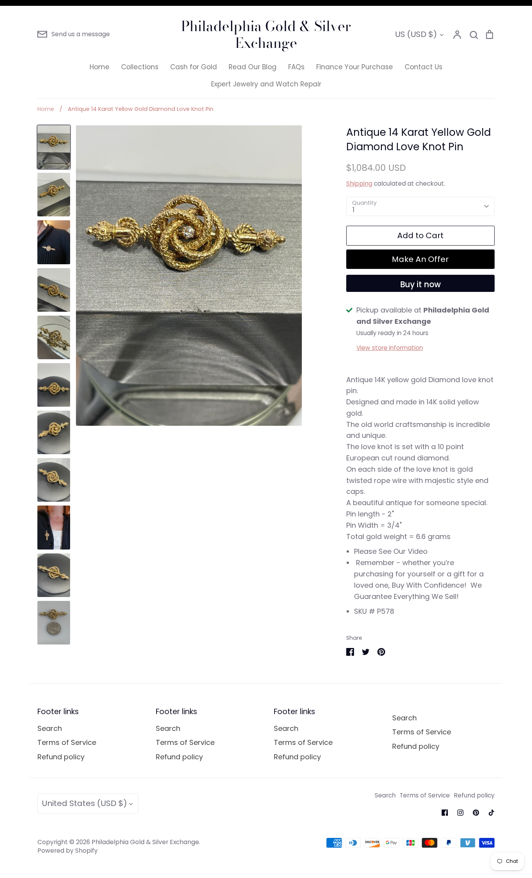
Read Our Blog (253, 67)
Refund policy (61, 757)
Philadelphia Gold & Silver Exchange (266, 34)
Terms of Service (66, 742)
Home (99, 67)
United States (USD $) (84, 803)
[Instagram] (460, 812)
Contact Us (423, 67)
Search (49, 728)
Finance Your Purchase (354, 67)
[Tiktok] (491, 812)
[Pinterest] (476, 812)
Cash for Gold (193, 67)
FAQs (296, 67)
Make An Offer (420, 259)
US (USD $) (416, 34)
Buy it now (420, 284)
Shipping (359, 183)
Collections (140, 67)
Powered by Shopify (67, 850)
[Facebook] (445, 812)
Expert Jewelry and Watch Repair (266, 84)
